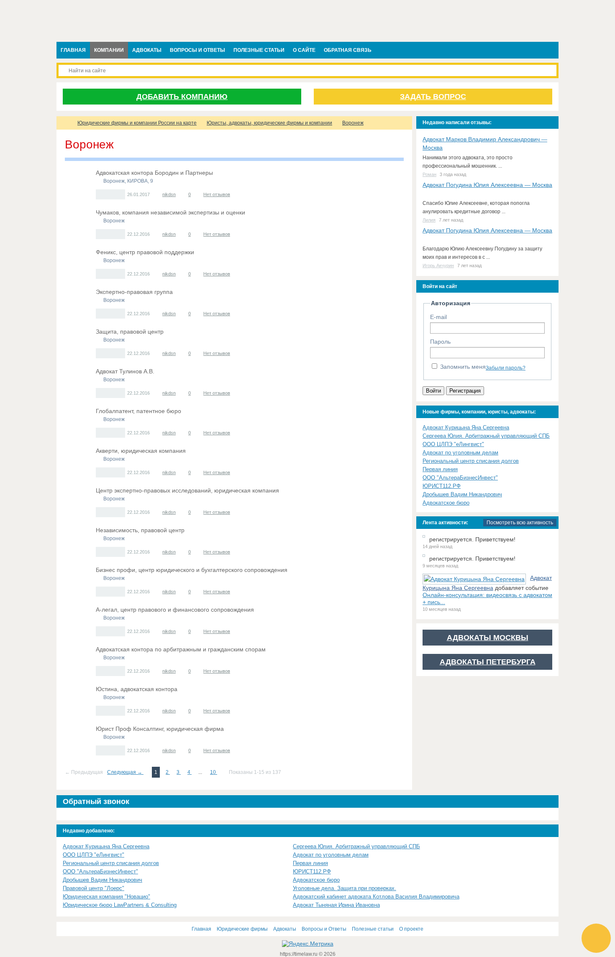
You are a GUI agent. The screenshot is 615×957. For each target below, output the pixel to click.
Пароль (440, 341)
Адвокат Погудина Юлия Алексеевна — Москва (487, 184)
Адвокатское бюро (446, 503)
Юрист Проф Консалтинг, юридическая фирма (160, 728)
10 (213, 772)
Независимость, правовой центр (140, 530)
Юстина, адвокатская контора (136, 689)
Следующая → (125, 772)
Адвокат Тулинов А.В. (125, 371)
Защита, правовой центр (130, 331)
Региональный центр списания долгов (471, 461)
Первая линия (440, 469)
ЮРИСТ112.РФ (442, 486)
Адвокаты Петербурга (488, 662)
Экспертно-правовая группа (134, 291)
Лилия (429, 219)
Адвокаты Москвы (487, 637)
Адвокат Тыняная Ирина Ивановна (336, 905)
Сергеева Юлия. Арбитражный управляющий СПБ (486, 436)
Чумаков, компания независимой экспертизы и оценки (170, 212)
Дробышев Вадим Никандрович (462, 494)
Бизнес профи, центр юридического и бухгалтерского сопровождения (191, 570)
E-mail (438, 317)
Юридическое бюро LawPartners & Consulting (120, 905)
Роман (429, 174)
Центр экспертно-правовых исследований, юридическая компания (187, 490)
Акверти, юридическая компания (141, 450)
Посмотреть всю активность (520, 523)
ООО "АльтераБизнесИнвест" (460, 478)
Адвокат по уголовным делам (460, 452)
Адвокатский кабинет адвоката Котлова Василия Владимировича (376, 896)
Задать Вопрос (433, 96)
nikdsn (169, 194)
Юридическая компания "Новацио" (106, 896)
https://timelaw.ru (299, 954)
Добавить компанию (182, 96)
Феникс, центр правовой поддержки (145, 252)
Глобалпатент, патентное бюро (138, 411)
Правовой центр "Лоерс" (93, 888)
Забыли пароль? (505, 368)
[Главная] (64, 123)
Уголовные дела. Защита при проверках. (344, 888)
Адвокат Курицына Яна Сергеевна (466, 427)
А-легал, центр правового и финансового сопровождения (175, 609)
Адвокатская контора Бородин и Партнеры (154, 172)
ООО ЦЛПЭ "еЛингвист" (453, 444)
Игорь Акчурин (438, 265)
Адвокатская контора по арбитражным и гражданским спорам (181, 649)
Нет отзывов (216, 194)
